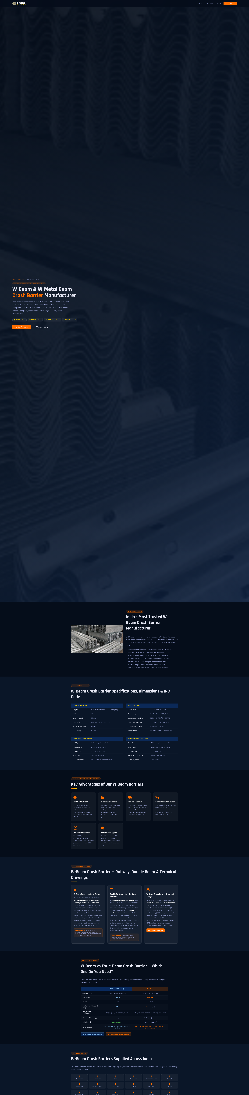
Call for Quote (23, 327)
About (218, 3)
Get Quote (230, 3)
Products (208, 3)
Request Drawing (157, 930)
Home (199, 3)
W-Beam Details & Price (93, 1034)
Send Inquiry (43, 327)
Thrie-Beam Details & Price (119, 1034)
